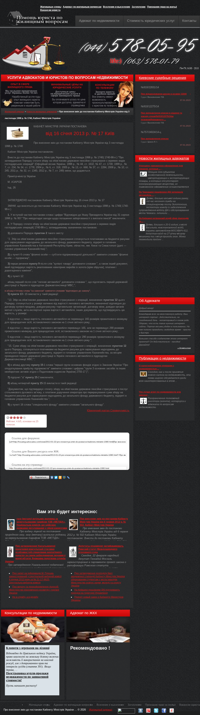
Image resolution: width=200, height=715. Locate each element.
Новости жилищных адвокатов (42, 111)
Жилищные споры (50, 6)
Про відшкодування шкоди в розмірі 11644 (164, 94)
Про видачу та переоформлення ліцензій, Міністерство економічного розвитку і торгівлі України (34, 589)
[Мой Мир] (64, 477)
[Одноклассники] (60, 477)
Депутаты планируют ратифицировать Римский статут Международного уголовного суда (101, 549)
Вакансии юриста (50, 10)
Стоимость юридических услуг (151, 21)
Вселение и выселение (116, 6)
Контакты (189, 21)
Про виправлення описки (155, 138)
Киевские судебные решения (162, 78)
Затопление (139, 6)
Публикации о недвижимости (162, 358)
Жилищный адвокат (14, 111)
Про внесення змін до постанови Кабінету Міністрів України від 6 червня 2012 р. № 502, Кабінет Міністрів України (104, 521)
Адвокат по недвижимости (99, 21)
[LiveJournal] (68, 477)
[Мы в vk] (140, 709)
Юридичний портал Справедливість (108, 410)
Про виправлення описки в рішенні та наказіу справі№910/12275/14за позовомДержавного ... (161, 116)
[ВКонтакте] (52, 477)
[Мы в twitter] (156, 709)
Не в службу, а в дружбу (25, 597)
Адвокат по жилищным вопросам (82, 6)
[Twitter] (56, 477)
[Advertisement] (76, 489)
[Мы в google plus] (148, 709)
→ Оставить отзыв (184, 348)
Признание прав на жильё (162, 6)
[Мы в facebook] (164, 709)
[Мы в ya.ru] (171, 709)
